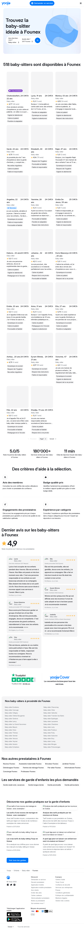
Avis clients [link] (35, 890)
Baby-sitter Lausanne (51, 721)
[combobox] (13, 40)
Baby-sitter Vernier (11, 736)
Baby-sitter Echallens (12, 747)
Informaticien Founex (73, 768)
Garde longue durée (36, 785)
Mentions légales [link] (61, 898)
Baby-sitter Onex (10, 730)
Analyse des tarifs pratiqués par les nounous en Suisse (57, 814)
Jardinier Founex (68, 764)
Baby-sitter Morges (50, 744)
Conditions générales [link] (63, 893)
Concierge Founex (10, 771)
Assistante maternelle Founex (30, 764)
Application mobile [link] (37, 885)
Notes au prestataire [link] (38, 901)
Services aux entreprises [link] (64, 887)
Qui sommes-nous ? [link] (37, 903)
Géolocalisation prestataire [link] (40, 898)
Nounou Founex (9, 764)
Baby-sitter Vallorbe (50, 713)
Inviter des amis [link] (36, 893)
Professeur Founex (28, 771)
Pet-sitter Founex (54, 768)
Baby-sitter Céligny (11, 713)
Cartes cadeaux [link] (36, 895)
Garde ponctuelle (54, 785)
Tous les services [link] (24, 927)
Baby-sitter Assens (11, 744)
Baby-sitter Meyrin (11, 727)
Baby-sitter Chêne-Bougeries (15, 716)
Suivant (52, 439)
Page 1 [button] (42, 439)
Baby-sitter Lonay (49, 741)
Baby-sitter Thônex (11, 733)
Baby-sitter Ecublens (12, 707)
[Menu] (80, 3)
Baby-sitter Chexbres (51, 724)
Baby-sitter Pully (49, 733)
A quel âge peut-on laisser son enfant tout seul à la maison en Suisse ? (59, 840)
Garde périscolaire (72, 785)
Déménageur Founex (11, 768)
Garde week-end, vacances (13, 785)
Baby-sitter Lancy (11, 721)
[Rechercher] (37, 40)
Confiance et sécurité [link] (63, 885)
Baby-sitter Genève (11, 718)
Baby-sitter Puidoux (50, 730)
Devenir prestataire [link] (37, 882)
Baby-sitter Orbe (49, 710)
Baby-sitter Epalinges (51, 718)
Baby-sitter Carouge (12, 710)
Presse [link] (58, 890)
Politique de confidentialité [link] (65, 895)
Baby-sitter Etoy (49, 738)
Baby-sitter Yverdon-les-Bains (54, 716)
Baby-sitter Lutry (49, 727)
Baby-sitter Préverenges (52, 747)
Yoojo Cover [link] (60, 882)
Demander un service (43, 3)
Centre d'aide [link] (60, 879)
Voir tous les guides (17, 860)
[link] (18, 201)
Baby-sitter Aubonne (50, 736)
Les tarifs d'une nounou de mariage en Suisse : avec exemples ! (22, 814)
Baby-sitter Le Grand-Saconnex (15, 724)
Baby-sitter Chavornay (51, 707)
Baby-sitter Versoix (11, 738)
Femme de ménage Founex (33, 768)
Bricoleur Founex (51, 764)
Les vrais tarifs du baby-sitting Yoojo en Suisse (22, 840)
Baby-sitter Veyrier (11, 741)
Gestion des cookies (62, 901)
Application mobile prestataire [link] (41, 887)
